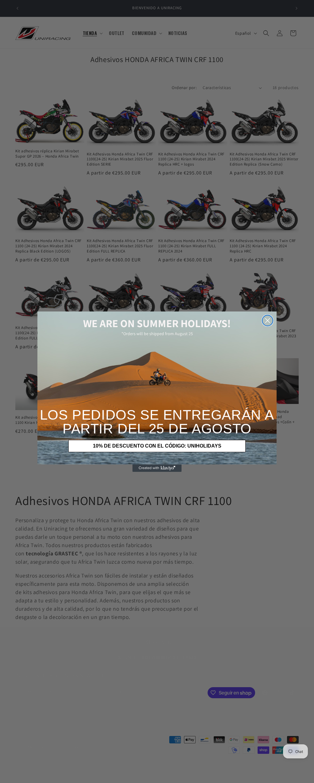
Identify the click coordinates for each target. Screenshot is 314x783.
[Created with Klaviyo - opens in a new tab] (157, 468)
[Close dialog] (267, 320)
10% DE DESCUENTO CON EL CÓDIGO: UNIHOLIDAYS (157, 445)
